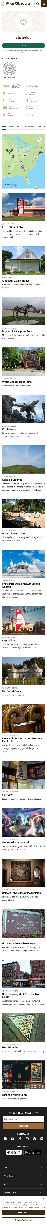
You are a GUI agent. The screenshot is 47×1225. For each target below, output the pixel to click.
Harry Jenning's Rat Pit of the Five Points (21, 995)
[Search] (37, 3)
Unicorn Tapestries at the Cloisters (21, 893)
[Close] (43, 1199)
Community (9, 1193)
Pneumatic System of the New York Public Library (22, 740)
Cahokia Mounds (12, 479)
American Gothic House (16, 280)
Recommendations (32, 126)
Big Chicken (9, 640)
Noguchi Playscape (13, 533)
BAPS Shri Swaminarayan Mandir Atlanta (21, 585)
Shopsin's (7, 795)
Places (6, 1167)
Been (4, 126)
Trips (5, 1184)
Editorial (8, 1176)
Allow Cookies (24, 1213)
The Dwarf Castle (12, 691)
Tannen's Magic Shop (14, 1095)
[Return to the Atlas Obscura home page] (16, 3)
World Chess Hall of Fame (17, 382)
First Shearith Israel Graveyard (19, 943)
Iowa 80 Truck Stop (13, 227)
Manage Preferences (23, 1220)
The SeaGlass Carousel (15, 842)
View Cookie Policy (37, 1207)
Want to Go (14, 126)
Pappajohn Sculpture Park (17, 331)
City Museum (9, 429)
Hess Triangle (9, 1047)
